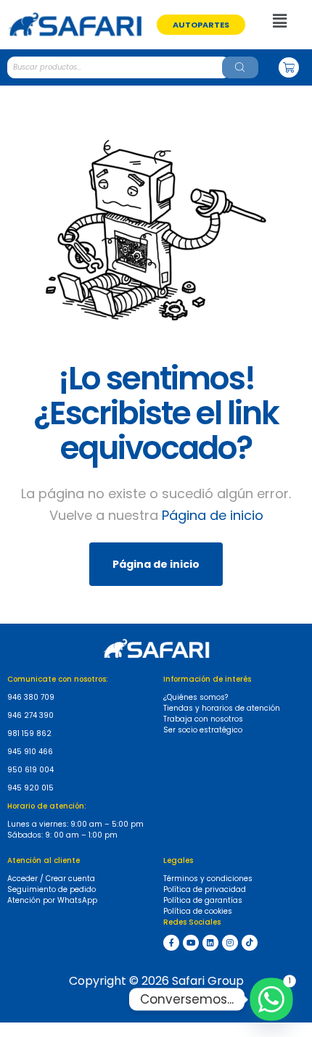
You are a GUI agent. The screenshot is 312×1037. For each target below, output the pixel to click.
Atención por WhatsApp (52, 900)
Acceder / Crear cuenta (51, 878)
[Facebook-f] (171, 943)
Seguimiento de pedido (51, 889)
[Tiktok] (250, 943)
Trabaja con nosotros (203, 719)
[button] (201, 25)
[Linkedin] (210, 943)
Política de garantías (202, 900)
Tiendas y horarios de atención (221, 708)
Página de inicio (212, 515)
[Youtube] (191, 943)
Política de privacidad (204, 889)
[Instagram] (230, 943)
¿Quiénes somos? (195, 697)
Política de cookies (197, 911)
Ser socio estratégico (202, 729)
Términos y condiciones (208, 878)
